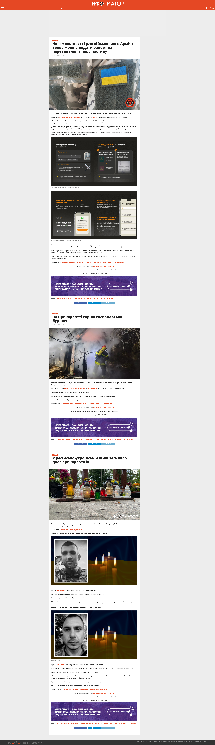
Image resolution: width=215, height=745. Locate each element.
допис (95, 117)
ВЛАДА (23, 8)
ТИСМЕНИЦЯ (42, 8)
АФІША (71, 8)
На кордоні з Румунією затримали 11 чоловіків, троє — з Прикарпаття (87, 404)
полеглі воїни (117, 723)
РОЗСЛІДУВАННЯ (61, 8)
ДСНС (63, 439)
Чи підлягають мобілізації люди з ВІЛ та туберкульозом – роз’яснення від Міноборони (93, 262)
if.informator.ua (16, 743)
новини (80, 298)
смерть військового (129, 723)
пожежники (119, 439)
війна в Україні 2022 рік (63, 723)
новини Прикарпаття (107, 298)
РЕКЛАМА (77, 8)
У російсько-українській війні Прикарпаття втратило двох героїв (84, 689)
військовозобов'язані (69, 298)
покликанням (92, 388)
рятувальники (128, 439)
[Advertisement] (107, 23)
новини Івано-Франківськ (91, 298)
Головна (9, 8)
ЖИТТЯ (16, 8)
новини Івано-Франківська (91, 439)
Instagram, (103, 266)
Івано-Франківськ (83, 723)
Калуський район (71, 439)
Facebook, (96, 266)
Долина (58, 439)
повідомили (60, 590)
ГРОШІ (29, 8)
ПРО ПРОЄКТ (86, 8)
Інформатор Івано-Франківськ (69, 117)
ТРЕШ (34, 8)
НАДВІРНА (51, 8)
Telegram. (111, 266)
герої (72, 723)
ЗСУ (76, 723)
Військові (59, 298)
